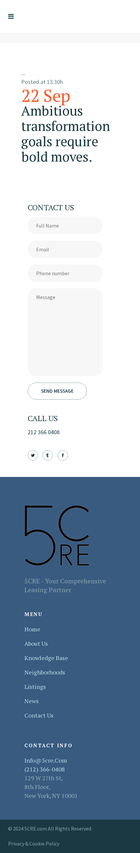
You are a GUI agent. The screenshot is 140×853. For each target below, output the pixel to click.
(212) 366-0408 (44, 769)
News (31, 701)
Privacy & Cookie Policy (33, 843)
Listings (35, 686)
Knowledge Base (46, 658)
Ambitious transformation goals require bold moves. (65, 134)
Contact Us (38, 715)
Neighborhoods (44, 672)
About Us (36, 643)
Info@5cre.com (45, 760)
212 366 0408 (44, 432)
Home (32, 629)
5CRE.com (36, 828)
